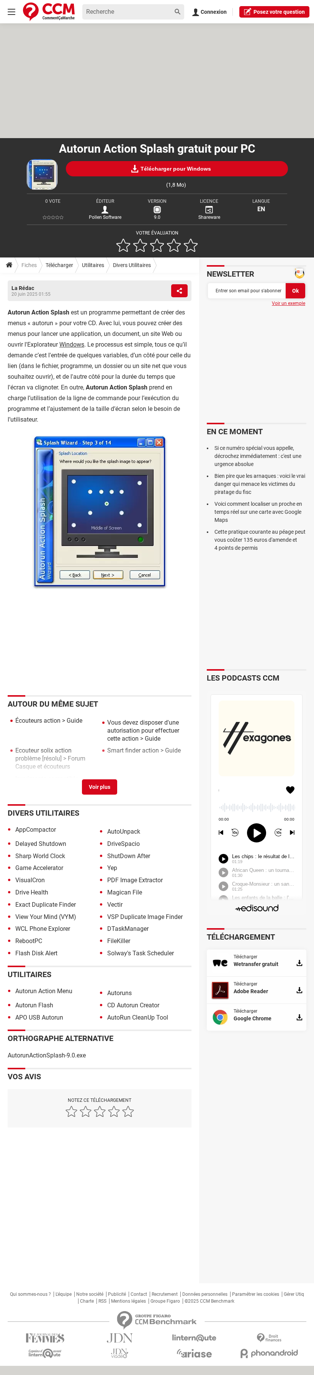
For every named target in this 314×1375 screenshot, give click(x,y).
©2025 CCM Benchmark (209, 1301)
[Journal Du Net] (119, 1338)
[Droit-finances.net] (269, 1338)
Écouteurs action (38, 720)
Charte (87, 1301)
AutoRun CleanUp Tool (137, 1017)
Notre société (89, 1294)
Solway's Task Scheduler (140, 953)
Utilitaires (93, 265)
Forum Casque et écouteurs (50, 762)
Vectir (115, 904)
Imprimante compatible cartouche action (46, 782)
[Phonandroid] (269, 1353)
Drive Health (31, 892)
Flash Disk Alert (36, 953)
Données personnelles (204, 1294)
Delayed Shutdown (40, 843)
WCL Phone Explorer (42, 928)
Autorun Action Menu (43, 991)
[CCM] (49, 11)
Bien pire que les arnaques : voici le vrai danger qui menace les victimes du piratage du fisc (259, 484)
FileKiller (118, 941)
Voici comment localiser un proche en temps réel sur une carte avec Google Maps (258, 512)
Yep (112, 868)
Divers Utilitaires (132, 265)
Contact (139, 1294)
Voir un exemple (288, 303)
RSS (102, 1301)
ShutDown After (128, 856)
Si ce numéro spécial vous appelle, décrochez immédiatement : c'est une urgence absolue (257, 456)
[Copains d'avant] (45, 1353)
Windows (71, 344)
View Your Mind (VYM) (45, 916)
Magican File (124, 892)
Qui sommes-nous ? (30, 1294)
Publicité (117, 1294)
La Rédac (22, 288)
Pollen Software (105, 217)
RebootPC (28, 941)
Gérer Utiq (294, 1294)
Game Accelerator (39, 868)
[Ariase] (194, 1353)
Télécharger (59, 265)
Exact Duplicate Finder (45, 904)
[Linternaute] (194, 1338)
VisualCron (30, 880)
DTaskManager (128, 928)
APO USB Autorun (39, 1017)
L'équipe (64, 1294)
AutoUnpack (123, 831)
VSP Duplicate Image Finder (145, 916)
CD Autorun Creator (133, 1005)
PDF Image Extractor (135, 880)
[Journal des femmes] (45, 1338)
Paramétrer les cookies (255, 1294)
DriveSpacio (123, 843)
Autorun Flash (34, 1005)
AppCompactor (35, 829)
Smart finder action (133, 750)
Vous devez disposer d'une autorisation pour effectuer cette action (143, 730)
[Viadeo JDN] (119, 1353)
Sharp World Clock (40, 856)
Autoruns (119, 993)
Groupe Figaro (165, 1301)
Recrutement (165, 1294)
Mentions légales (128, 1301)
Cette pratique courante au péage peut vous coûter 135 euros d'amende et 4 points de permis (260, 540)
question (279, 12)
